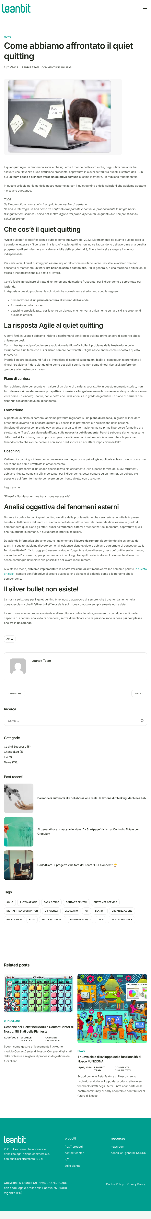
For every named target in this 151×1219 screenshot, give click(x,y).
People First (14, 919)
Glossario (71, 910)
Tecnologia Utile (121, 919)
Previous (15, 693)
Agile (9, 638)
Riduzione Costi (80, 919)
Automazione (28, 902)
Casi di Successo (15, 746)
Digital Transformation (22, 910)
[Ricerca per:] (75, 721)
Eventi (8, 757)
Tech (100, 919)
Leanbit (100, 910)
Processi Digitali (53, 919)
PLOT (32, 919)
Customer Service (105, 902)
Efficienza (51, 910)
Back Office (51, 902)
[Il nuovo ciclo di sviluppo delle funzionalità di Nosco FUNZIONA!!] (112, 1008)
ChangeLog (11, 751)
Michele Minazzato (28, 1039)
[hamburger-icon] (145, 8)
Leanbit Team (30, 67)
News (7, 36)
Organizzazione (122, 910)
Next (138, 693)
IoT (86, 910)
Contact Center (76, 902)
